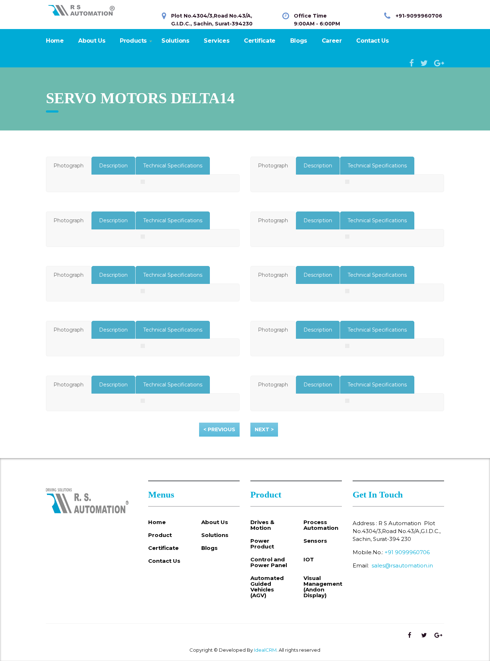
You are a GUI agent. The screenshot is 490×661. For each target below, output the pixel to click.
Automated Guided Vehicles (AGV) (267, 586)
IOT (308, 559)
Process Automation (320, 525)
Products (133, 40)
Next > (264, 429)
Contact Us (372, 40)
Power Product (262, 544)
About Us (91, 40)
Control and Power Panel (268, 562)
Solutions (175, 40)
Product (160, 535)
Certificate (259, 40)
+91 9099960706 (407, 552)
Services (216, 40)
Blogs (298, 40)
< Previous (219, 429)
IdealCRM (265, 650)
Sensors (315, 541)
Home (54, 40)
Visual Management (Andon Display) (322, 586)
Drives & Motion (262, 525)
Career (332, 40)
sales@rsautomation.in (402, 565)
